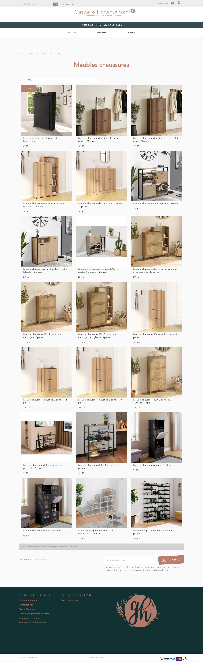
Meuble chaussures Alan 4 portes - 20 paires (156, 203)
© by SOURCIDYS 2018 (28, 657)
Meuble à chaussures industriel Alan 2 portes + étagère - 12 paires (98, 270)
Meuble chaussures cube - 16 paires (152, 465)
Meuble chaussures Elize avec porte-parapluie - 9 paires (42, 466)
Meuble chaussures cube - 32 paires (42, 530)
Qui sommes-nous (28, 600)
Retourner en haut (69, 546)
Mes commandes (69, 600)
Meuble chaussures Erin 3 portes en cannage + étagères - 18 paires (97, 336)
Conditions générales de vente (34, 613)
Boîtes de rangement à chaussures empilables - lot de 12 (96, 532)
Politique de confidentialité (32, 622)
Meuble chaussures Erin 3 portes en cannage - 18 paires (152, 401)
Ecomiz (101, 657)
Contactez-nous (26, 604)
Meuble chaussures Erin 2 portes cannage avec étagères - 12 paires (155, 270)
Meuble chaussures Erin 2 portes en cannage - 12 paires (42, 336)
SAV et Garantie (27, 609)
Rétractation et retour (29, 618)
